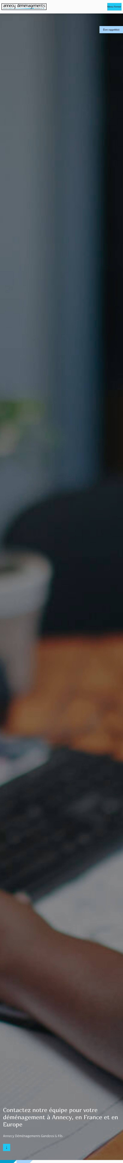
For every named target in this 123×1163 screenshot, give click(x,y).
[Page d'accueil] (24, 6)
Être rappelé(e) (111, 29)
